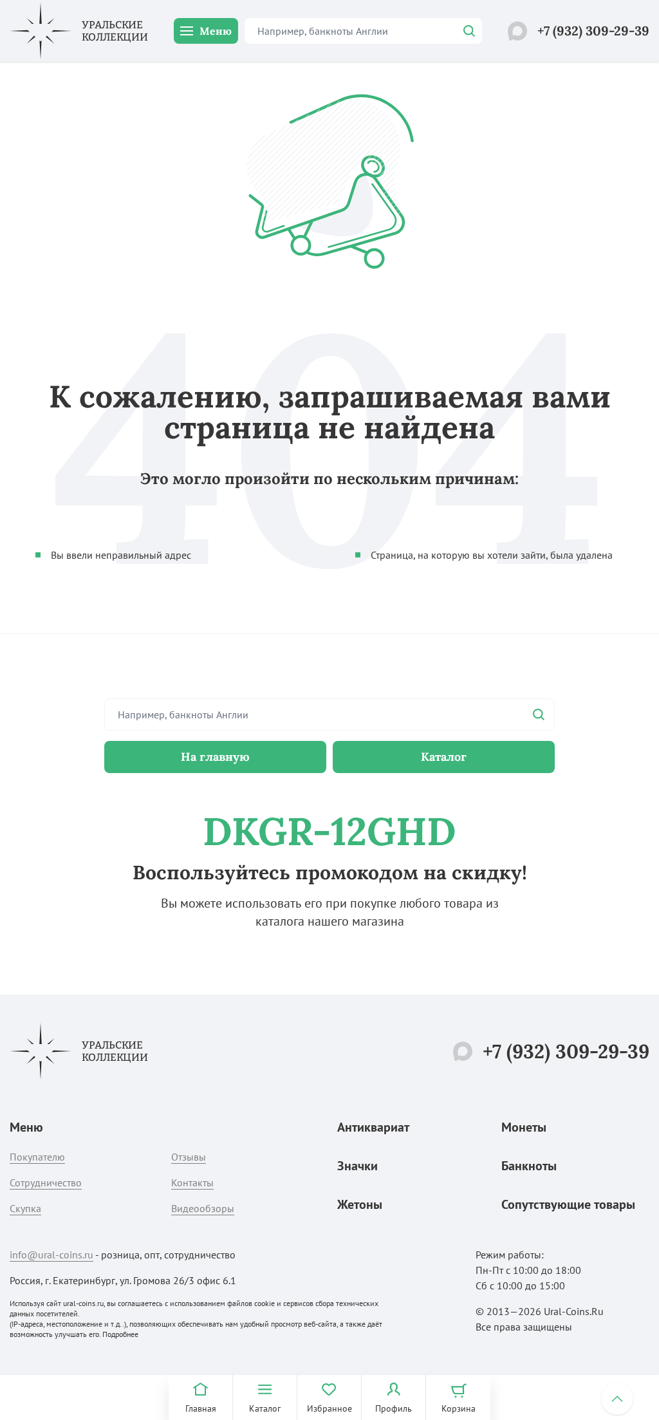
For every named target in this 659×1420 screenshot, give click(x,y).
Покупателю (37, 1156)
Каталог (444, 756)
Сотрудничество (46, 1182)
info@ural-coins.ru (51, 1254)
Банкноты (529, 1165)
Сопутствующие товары (568, 1204)
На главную (215, 756)
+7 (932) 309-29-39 (593, 31)
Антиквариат (373, 1127)
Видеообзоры (202, 1208)
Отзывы (188, 1156)
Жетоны (359, 1204)
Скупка (25, 1208)
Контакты (192, 1182)
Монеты (523, 1127)
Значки (357, 1165)
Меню (216, 30)
